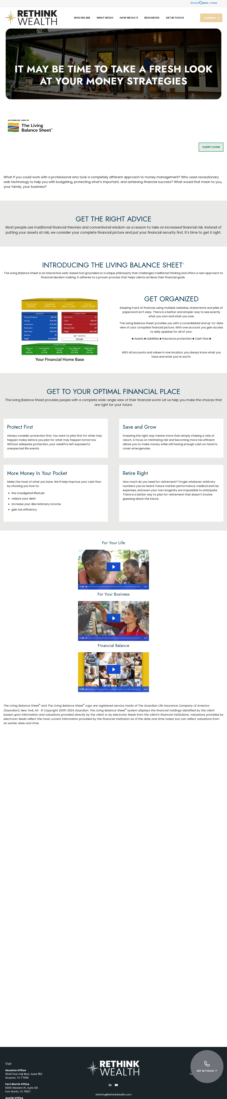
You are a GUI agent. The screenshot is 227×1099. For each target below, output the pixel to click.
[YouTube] (116, 1085)
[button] (82, 18)
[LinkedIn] (110, 1085)
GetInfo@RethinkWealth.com (113, 1094)
